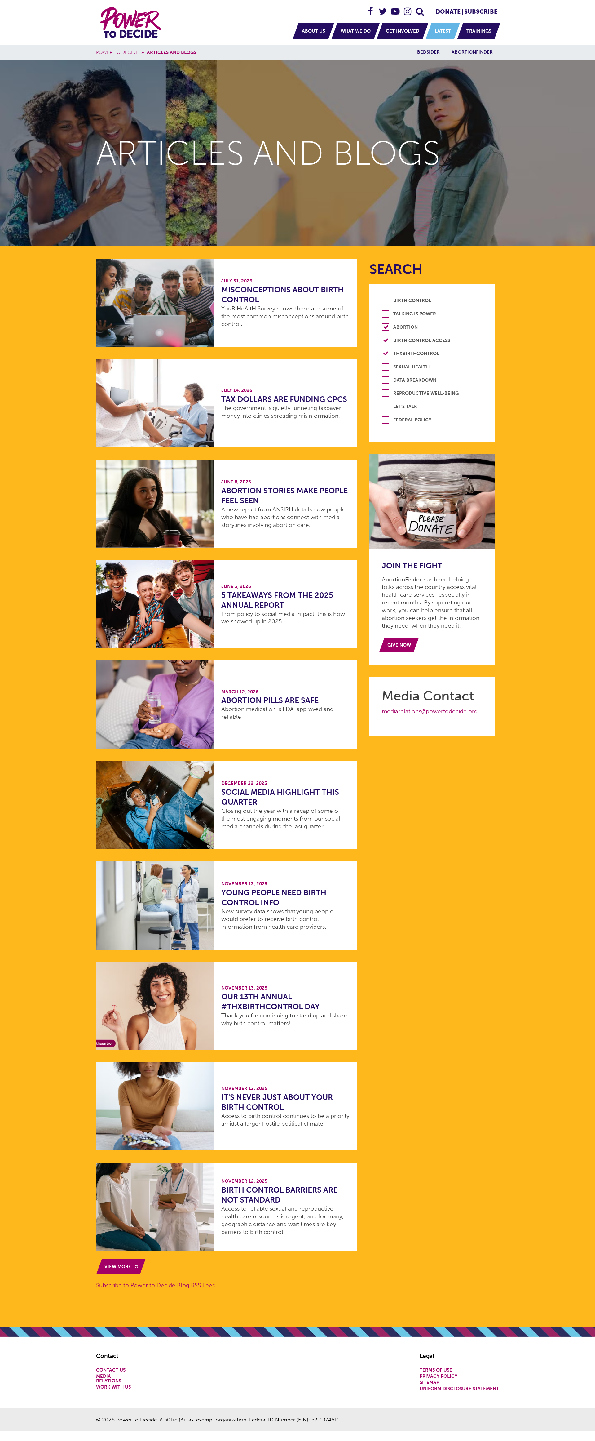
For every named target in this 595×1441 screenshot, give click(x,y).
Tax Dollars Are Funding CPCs (284, 399)
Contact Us (111, 1370)
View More (118, 1267)
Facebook (370, 9)
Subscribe (480, 12)
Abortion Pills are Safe (270, 700)
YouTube (395, 9)
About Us (313, 31)
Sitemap (429, 1382)
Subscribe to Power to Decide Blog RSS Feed (156, 1285)
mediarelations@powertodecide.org (430, 711)
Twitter (383, 9)
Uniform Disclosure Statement (459, 1388)
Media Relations (108, 1378)
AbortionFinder (472, 52)
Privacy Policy (438, 1376)
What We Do (356, 31)
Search (420, 9)
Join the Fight (412, 565)
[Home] (131, 22)
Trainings (478, 31)
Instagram (408, 9)
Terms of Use (436, 1370)
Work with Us (113, 1387)
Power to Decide (117, 52)
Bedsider (428, 52)
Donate (448, 12)
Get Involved (402, 31)
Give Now (399, 645)
